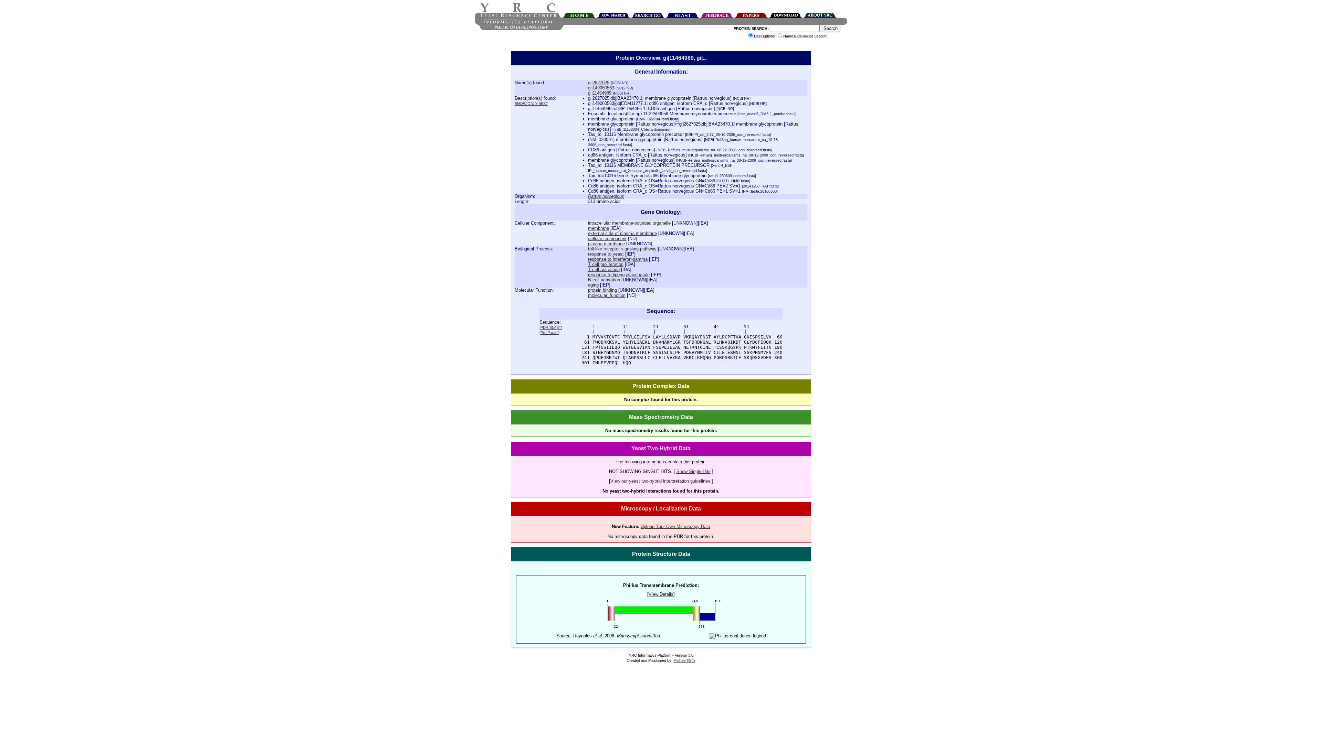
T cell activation (604, 269)
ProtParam (549, 333)
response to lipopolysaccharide (619, 274)
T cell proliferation (605, 264)
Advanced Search (811, 36)
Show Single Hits (693, 471)
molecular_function (607, 295)
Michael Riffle (684, 660)
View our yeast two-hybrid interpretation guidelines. (661, 481)
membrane (598, 228)
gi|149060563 (601, 87)
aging (593, 285)
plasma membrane (606, 243)
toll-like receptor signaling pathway (622, 248)
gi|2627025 (598, 82)
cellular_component (607, 238)
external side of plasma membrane (622, 233)
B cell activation (604, 279)
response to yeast (606, 254)
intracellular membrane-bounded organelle (629, 223)
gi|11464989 (599, 93)
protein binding (602, 290)
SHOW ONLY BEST (531, 103)
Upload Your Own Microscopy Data (675, 526)
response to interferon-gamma (618, 259)
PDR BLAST (551, 327)
